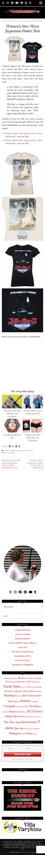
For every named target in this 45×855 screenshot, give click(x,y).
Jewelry (25, 700)
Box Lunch (13, 682)
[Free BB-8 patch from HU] (12, 425)
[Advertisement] (22, 362)
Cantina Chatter (22, 634)
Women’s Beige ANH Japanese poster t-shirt (23, 133)
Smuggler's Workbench (22, 665)
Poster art (20, 450)
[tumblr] (26, 3)
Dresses (31, 686)
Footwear (38, 691)
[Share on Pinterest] (16, 446)
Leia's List (22, 647)
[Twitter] (3, 3)
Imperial (16, 701)
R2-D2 (32, 711)
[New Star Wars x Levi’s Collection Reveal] (33, 401)
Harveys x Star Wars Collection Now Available (12, 413)
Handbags (10, 695)
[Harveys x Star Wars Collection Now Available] (12, 401)
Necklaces (35, 706)
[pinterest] (25, 592)
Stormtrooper (29, 722)
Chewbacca (35, 681)
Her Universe (29, 695)
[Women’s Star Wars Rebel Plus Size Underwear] (33, 425)
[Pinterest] (12, 3)
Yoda (34, 734)
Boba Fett (33, 678)
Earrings (38, 687)
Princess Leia (16, 711)
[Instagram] (8, 3)
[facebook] (20, 592)
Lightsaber (34, 701)
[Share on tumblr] (19, 446)
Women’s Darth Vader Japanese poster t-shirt (23, 140)
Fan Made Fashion (27, 691)
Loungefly (10, 706)
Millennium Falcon (22, 706)
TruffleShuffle (8, 453)
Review (18, 716)
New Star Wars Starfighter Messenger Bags (11, 464)
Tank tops (19, 728)
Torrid (23, 733)
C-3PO (28, 681)
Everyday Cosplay (11, 691)
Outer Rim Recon (22, 660)
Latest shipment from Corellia (22, 643)
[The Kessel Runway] (22, 8)
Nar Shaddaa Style (22, 656)
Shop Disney (37, 717)
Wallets (29, 733)
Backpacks (14, 678)
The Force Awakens (32, 728)
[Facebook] (21, 3)
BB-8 (20, 678)
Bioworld (26, 678)
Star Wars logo (12, 722)
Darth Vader (9, 450)
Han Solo (19, 696)
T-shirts (29, 450)
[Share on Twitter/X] (13, 446)
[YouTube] (17, 3)
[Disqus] (22, 506)
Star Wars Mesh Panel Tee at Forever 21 (35, 464)
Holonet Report (22, 639)
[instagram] (15, 592)
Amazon (7, 678)
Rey (23, 716)
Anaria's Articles (22, 630)
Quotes (25, 712)
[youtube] (30, 592)
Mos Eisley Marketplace (23, 652)
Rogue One (30, 716)
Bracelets (20, 681)
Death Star (24, 687)
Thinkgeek (14, 733)
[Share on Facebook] (10, 446)
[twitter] (10, 592)
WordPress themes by (22, 852)
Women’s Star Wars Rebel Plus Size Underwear (32, 438)
